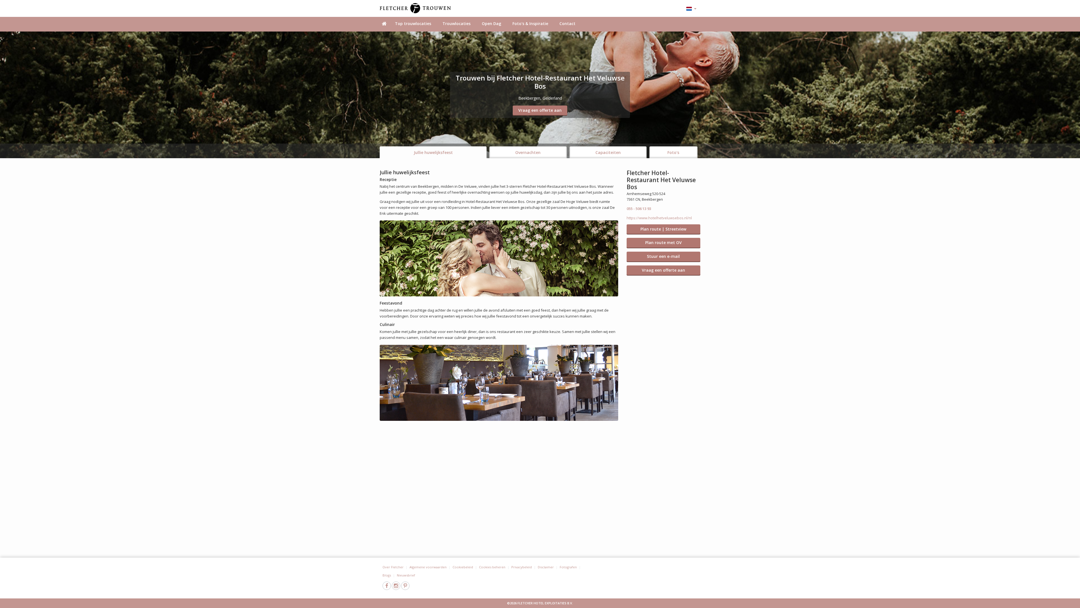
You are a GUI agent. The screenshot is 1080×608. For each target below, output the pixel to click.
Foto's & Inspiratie (530, 23)
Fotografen (568, 567)
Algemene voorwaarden (428, 567)
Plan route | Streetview (663, 229)
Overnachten (528, 152)
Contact (567, 23)
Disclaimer (546, 567)
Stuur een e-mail (663, 256)
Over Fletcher (393, 567)
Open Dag (491, 23)
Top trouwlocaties (413, 23)
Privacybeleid (521, 567)
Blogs (386, 575)
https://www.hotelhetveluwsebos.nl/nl (659, 217)
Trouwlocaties (456, 23)
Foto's (673, 152)
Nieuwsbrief (406, 575)
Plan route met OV (663, 242)
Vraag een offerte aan (540, 110)
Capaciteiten (608, 152)
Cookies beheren (492, 567)
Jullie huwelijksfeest (433, 152)
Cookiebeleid (463, 567)
